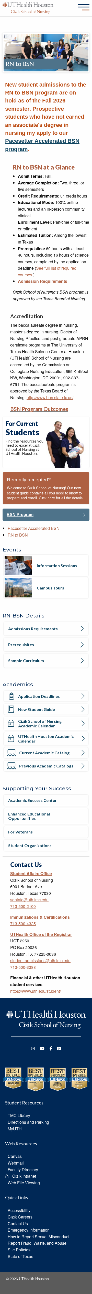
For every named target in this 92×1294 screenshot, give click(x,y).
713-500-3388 (23, 967)
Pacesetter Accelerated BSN (34, 528)
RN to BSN (18, 535)
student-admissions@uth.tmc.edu (40, 960)
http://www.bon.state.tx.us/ (50, 397)
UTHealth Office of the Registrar (41, 934)
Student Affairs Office (31, 873)
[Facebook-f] (51, 1048)
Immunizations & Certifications (40, 917)
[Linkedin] (59, 1048)
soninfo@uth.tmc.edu (29, 900)
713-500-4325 (23, 923)
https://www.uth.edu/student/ (35, 991)
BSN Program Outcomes (39, 409)
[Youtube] (42, 1048)
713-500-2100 (23, 906)
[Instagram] (33, 1048)
